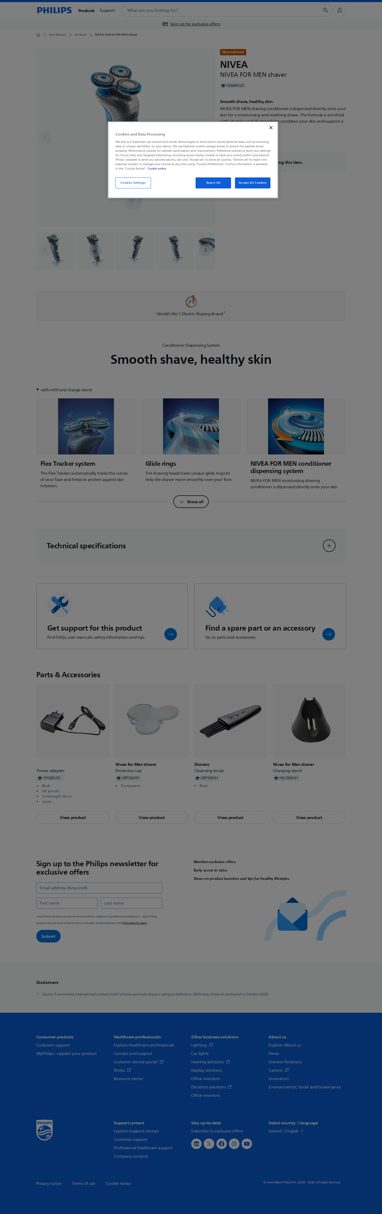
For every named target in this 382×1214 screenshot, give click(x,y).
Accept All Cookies (252, 182)
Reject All (213, 182)
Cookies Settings (133, 182)
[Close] (271, 127)
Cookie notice (157, 168)
